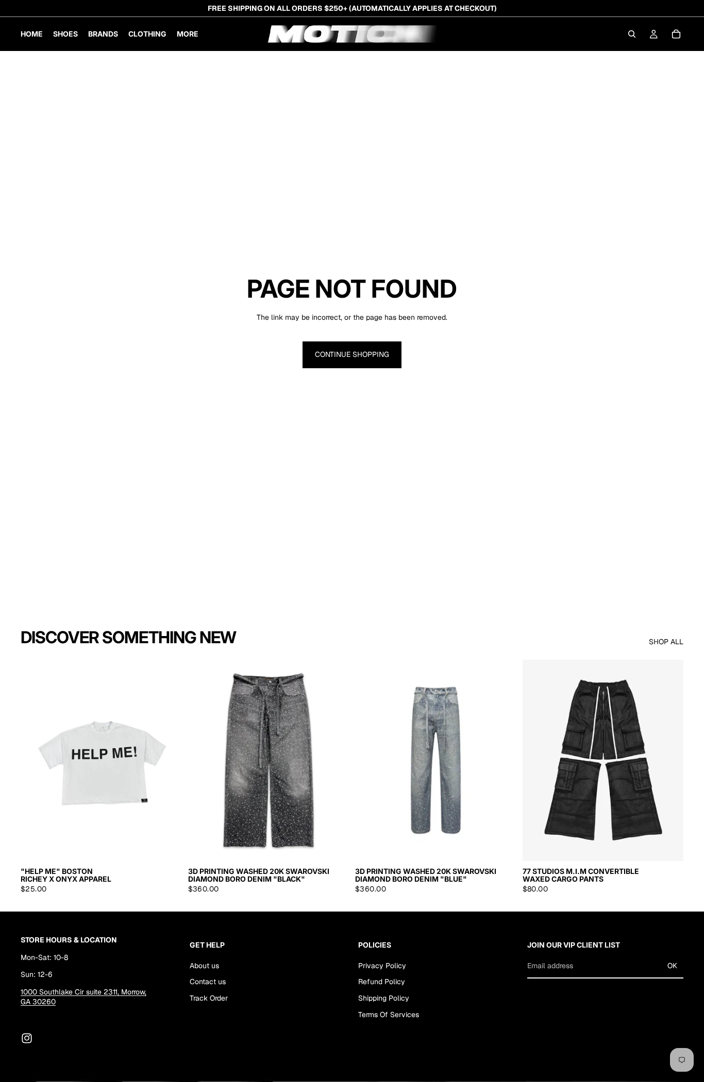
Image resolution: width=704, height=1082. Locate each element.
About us (204, 965)
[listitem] (188, 34)
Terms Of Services (388, 1014)
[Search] (632, 34)
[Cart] (676, 34)
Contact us (208, 981)
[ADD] (333, 845)
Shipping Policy (383, 998)
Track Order (209, 998)
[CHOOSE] (166, 845)
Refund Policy (381, 981)
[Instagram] (27, 1038)
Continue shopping (352, 354)
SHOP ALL (666, 641)
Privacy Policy (382, 965)
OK (672, 965)
